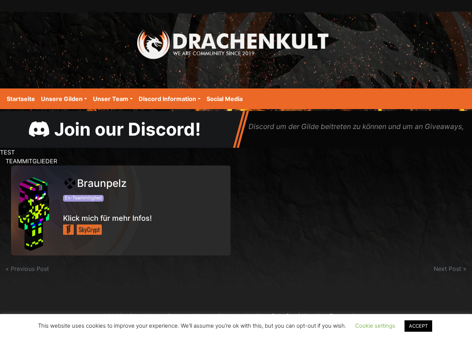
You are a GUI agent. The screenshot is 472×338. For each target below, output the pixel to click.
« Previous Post (27, 268)
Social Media (224, 98)
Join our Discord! (125, 129)
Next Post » (450, 268)
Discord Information (167, 98)
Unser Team (110, 98)
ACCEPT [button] (418, 326)
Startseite (21, 98)
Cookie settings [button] (375, 325)
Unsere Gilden (62, 98)
